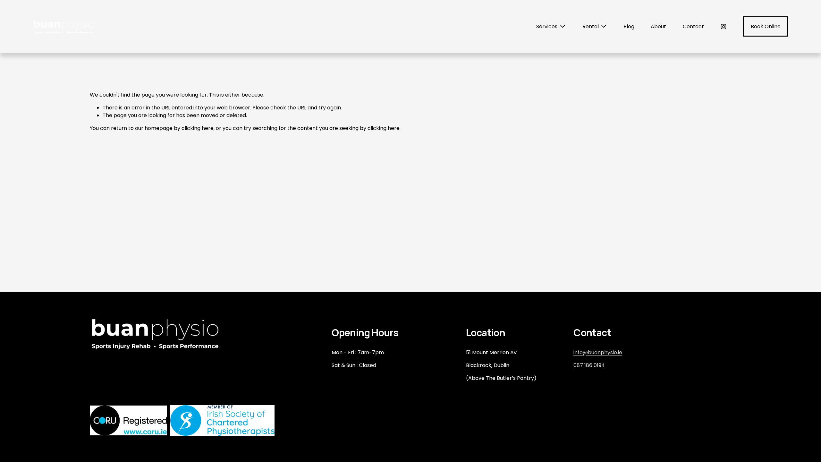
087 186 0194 (589, 365)
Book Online (766, 26)
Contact (693, 26)
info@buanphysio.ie (597, 352)
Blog (628, 26)
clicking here (198, 128)
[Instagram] (723, 26)
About (658, 26)
